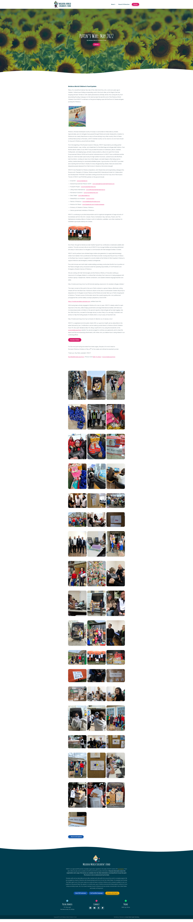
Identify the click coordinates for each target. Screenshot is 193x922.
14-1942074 (121, 868)
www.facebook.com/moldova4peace (93, 204)
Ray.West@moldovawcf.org (76, 357)
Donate (135, 4)
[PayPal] (102, 908)
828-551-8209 (97, 357)
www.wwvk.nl (90, 198)
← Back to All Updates (76, 836)
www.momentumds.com (91, 192)
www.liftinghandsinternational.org (95, 189)
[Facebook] (90, 908)
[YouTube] (94, 908)
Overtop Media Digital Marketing (132, 917)
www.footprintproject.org (88, 186)
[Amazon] (98, 908)
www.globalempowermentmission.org (103, 183)
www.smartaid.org (82, 181)
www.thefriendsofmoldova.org (91, 201)
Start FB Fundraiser (80, 893)
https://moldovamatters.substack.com (79, 301)
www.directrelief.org (84, 195)
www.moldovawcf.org (74, 330)
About (113, 4)
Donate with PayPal (112, 893)
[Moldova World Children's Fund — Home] (62, 4)
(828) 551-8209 (126, 907)
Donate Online (74, 340)
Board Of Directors (124, 4)
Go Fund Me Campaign (96, 893)
